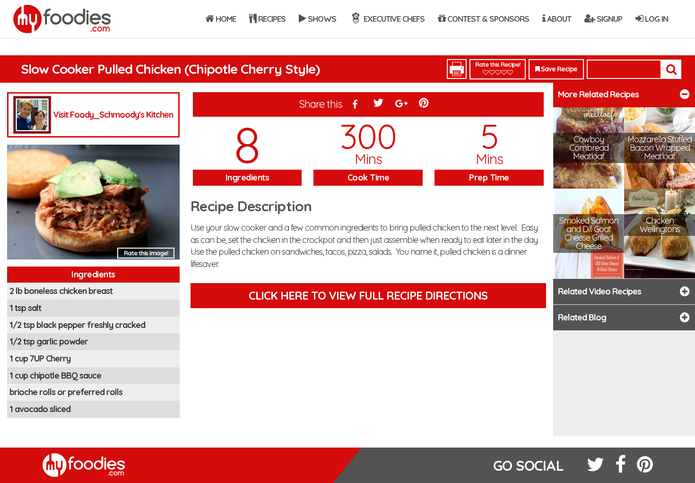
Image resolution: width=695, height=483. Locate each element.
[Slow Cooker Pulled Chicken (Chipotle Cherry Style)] (93, 204)
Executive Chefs (393, 19)
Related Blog (582, 317)
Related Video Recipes (599, 291)
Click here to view (368, 295)
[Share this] (355, 105)
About (558, 19)
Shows (321, 19)
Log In (655, 19)
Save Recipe (558, 69)
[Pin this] (424, 105)
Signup (608, 19)
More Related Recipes (598, 94)
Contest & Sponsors (487, 19)
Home (225, 19)
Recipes (271, 19)
